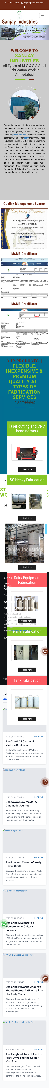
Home (6, 583)
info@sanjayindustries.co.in (34, 3)
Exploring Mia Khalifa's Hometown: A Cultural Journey (20, 926)
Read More (27, 469)
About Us (7, 586)
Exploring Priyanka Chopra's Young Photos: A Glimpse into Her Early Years (24, 990)
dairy (26, 138)
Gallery (7, 589)
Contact (7, 595)
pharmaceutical (19, 134)
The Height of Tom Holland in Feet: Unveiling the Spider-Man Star (24, 1058)
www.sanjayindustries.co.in (21, 631)
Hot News (38, 737)
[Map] (45, 782)
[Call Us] (45, 651)
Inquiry (7, 592)
